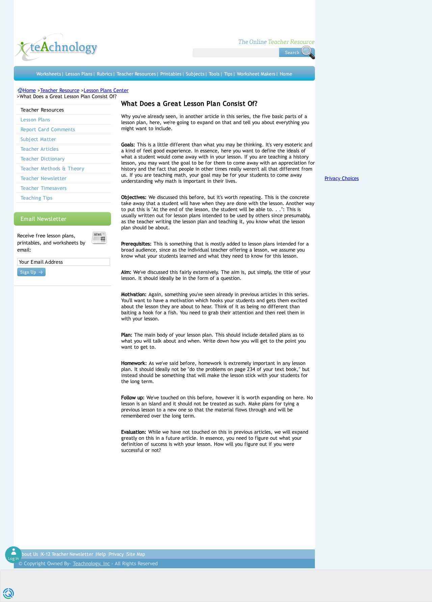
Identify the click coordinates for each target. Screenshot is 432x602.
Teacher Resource (59, 90)
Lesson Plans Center (106, 90)
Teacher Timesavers (44, 188)
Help (101, 554)
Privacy (116, 554)
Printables (171, 74)
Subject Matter (38, 139)
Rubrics (104, 74)
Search (297, 52)
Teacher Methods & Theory (52, 168)
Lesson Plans (78, 74)
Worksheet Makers (256, 74)
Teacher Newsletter (44, 178)
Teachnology (56, 47)
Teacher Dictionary (43, 159)
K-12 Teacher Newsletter (67, 554)
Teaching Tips (36, 198)
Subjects (195, 74)
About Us (28, 554)
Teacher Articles (39, 149)
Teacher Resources (136, 74)
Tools (214, 74)
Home (286, 74)
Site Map (136, 554)
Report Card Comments (48, 129)
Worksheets (48, 74)
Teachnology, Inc (91, 563)
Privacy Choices (342, 178)
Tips (228, 74)
